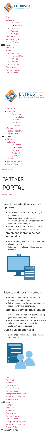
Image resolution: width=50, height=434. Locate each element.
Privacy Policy (12, 399)
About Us (10, 17)
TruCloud (14, 31)
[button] (25, 45)
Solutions (10, 20)
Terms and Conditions (15, 396)
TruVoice (14, 28)
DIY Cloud (14, 34)
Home (8, 377)
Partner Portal (12, 42)
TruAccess (15, 23)
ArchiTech (19, 25)
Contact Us (11, 36)
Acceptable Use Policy (16, 394)
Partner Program (13, 39)
